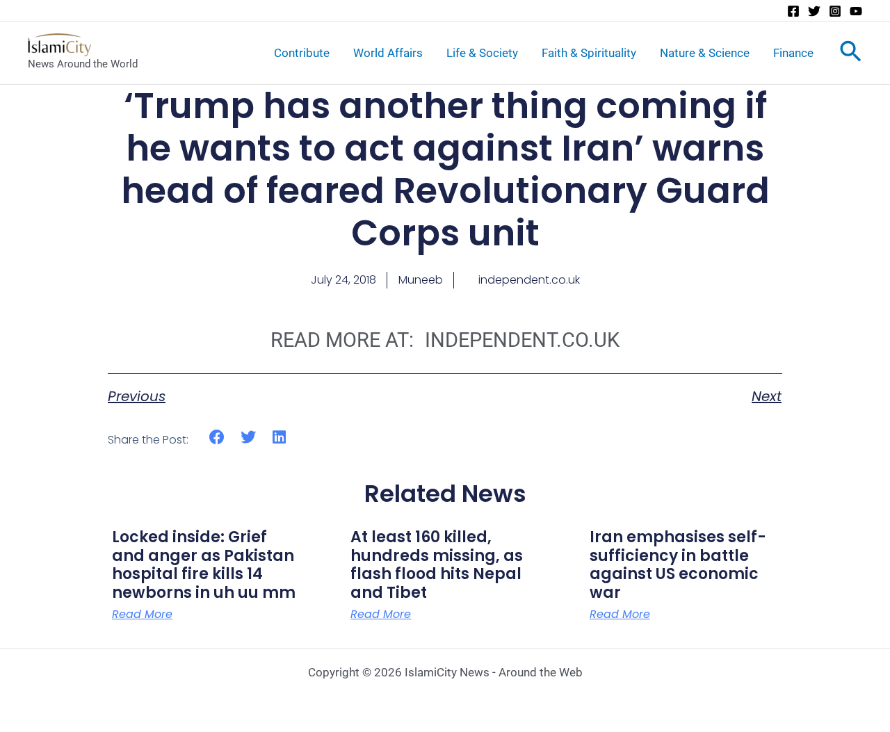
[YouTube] (856, 11)
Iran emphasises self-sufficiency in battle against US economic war (678, 564)
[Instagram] (835, 11)
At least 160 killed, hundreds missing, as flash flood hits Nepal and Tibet (436, 564)
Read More (142, 614)
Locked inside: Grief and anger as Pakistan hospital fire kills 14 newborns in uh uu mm (204, 564)
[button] (217, 438)
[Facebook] (793, 11)
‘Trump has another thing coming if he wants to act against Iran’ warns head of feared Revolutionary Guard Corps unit (445, 170)
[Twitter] (814, 11)
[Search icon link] (850, 54)
